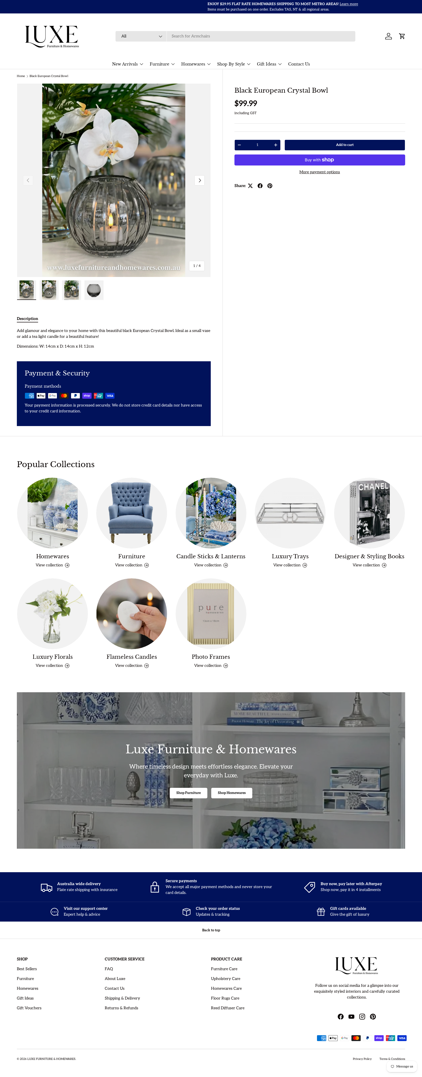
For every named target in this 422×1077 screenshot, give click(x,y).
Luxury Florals (52, 657)
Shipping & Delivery (122, 998)
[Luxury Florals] (52, 613)
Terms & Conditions (392, 1059)
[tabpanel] (114, 339)
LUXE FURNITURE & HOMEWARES (51, 1059)
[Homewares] (52, 513)
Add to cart (345, 145)
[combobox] (235, 36)
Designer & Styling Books (369, 556)
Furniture (159, 64)
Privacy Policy (362, 1059)
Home (21, 76)
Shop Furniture (188, 793)
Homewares (193, 64)
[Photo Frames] (211, 613)
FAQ (109, 969)
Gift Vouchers (29, 1008)
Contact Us (299, 64)
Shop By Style (231, 64)
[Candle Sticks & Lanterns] (211, 513)
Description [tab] (27, 319)
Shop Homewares (232, 793)
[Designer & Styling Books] (369, 513)
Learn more (158, 4)
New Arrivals (125, 64)
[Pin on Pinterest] (270, 186)
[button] (402, 36)
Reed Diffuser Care (227, 1008)
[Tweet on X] (250, 186)
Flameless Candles (131, 657)
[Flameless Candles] (131, 613)
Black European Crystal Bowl (49, 76)
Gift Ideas (266, 64)
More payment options (319, 172)
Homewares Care (226, 988)
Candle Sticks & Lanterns (210, 556)
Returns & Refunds (121, 1008)
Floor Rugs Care (225, 998)
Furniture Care (224, 969)
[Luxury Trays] (290, 513)
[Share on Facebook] (260, 186)
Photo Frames (211, 657)
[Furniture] (131, 513)
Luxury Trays (290, 556)
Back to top (211, 930)
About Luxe (115, 979)
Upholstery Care (225, 979)
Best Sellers (27, 969)
